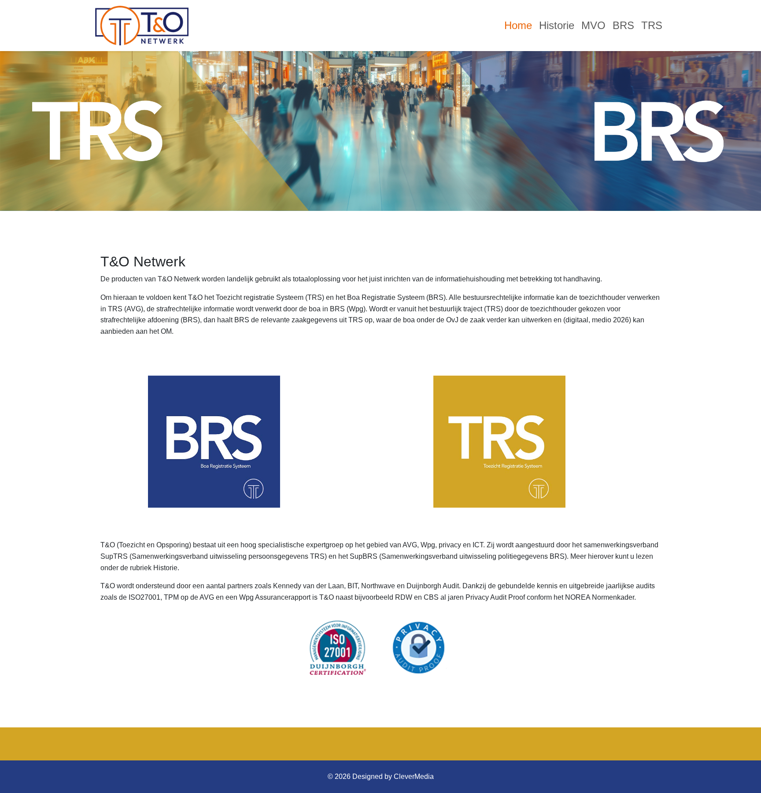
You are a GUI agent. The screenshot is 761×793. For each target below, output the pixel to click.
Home (518, 25)
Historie (556, 25)
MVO (593, 25)
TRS (651, 25)
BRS (623, 25)
